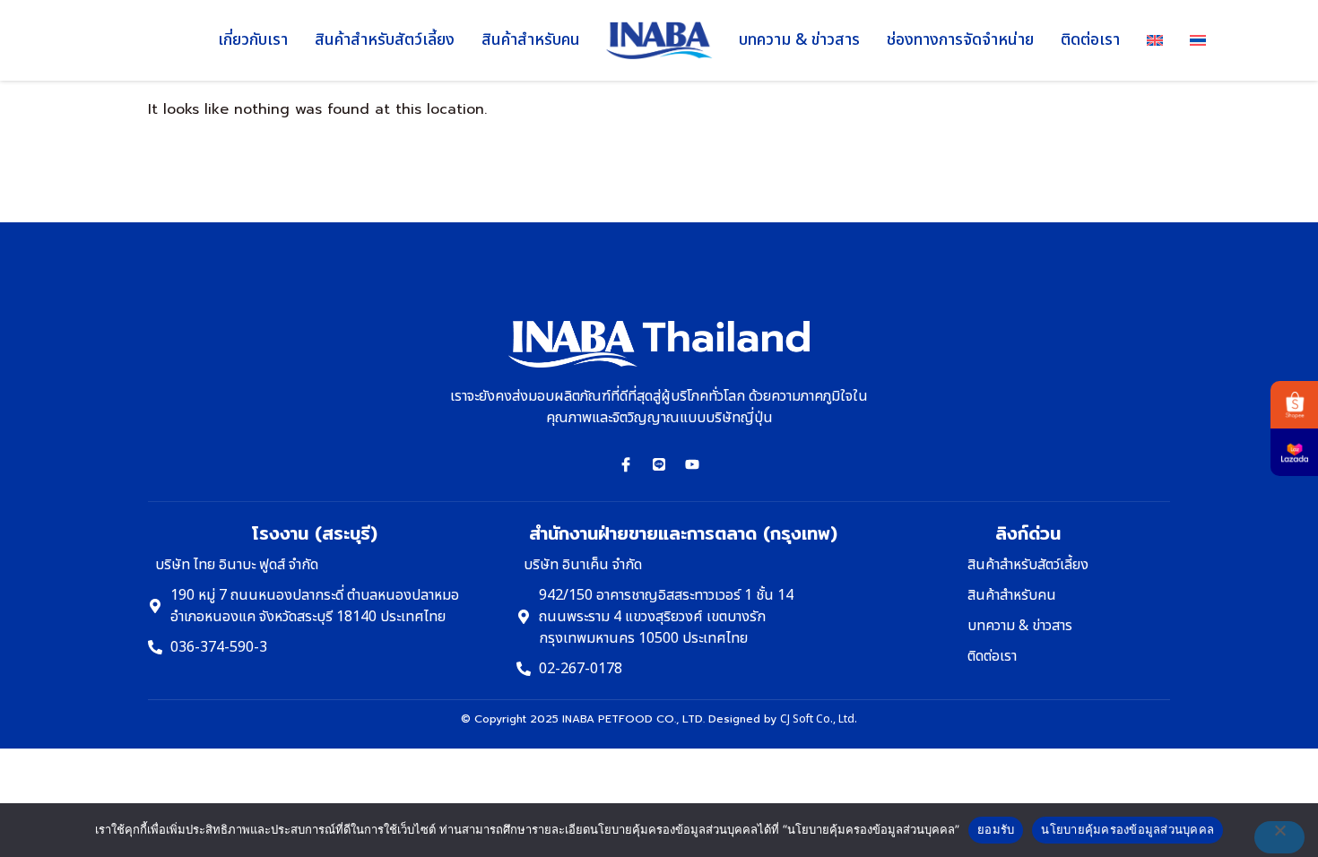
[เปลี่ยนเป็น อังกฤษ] (1154, 40)
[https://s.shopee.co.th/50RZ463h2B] (1294, 404)
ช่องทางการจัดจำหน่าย (960, 40)
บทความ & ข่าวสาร (799, 40)
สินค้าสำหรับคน (530, 40)
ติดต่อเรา (1090, 40)
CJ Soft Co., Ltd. (818, 719)
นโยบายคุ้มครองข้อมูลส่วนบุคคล (1127, 829)
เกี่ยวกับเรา (253, 40)
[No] (1279, 837)
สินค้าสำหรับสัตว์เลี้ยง (385, 40)
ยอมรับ (995, 829)
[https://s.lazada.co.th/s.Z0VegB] (1294, 452)
